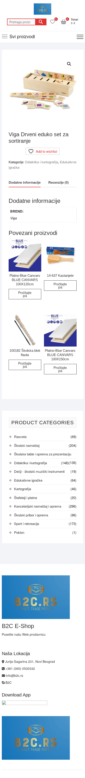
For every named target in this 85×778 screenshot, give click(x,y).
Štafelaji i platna (25, 497)
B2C (8, 682)
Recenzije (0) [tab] (58, 182)
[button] (69, 64)
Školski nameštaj (26, 445)
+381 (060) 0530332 (20, 668)
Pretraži (40, 22)
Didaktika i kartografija (41, 161)
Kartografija (22, 488)
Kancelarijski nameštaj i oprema (37, 506)
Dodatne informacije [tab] (25, 182)
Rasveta (20, 436)
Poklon (19, 532)
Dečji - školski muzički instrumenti (39, 471)
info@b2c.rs (14, 675)
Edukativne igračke (28, 480)
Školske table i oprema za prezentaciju (42, 454)
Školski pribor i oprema (31, 515)
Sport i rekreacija (26, 523)
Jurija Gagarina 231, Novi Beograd (29, 661)
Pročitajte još (25, 294)
